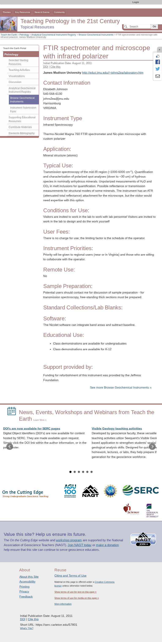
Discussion (15, 82)
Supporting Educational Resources (22, 119)
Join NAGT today (80, 545)
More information (63, 604)
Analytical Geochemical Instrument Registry (53, 34)
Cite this (55, 66)
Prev (9, 446)
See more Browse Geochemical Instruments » (120, 387)
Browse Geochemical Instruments (96, 34)
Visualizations (17, 76)
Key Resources (22, 12)
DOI (45, 66)
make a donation (107, 545)
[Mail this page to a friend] (157, 76)
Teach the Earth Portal (14, 48)
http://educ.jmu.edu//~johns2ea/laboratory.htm (112, 72)
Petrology (24, 34)
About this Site (29, 576)
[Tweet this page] (157, 69)
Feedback (26, 596)
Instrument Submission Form (23, 109)
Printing (24, 586)
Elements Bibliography (22, 133)
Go (154, 26)
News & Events (42, 12)
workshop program (69, 540)
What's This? (26, 628)
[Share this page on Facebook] (157, 61)
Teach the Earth (9, 34)
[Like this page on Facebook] (157, 56)
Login (135, 2)
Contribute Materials (20, 127)
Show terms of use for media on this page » (76, 598)
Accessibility (27, 581)
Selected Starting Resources (18, 62)
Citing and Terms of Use (70, 575)
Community (59, 12)
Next (152, 446)
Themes (7, 12)
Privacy (24, 591)
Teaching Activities (19, 70)
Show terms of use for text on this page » (75, 592)
